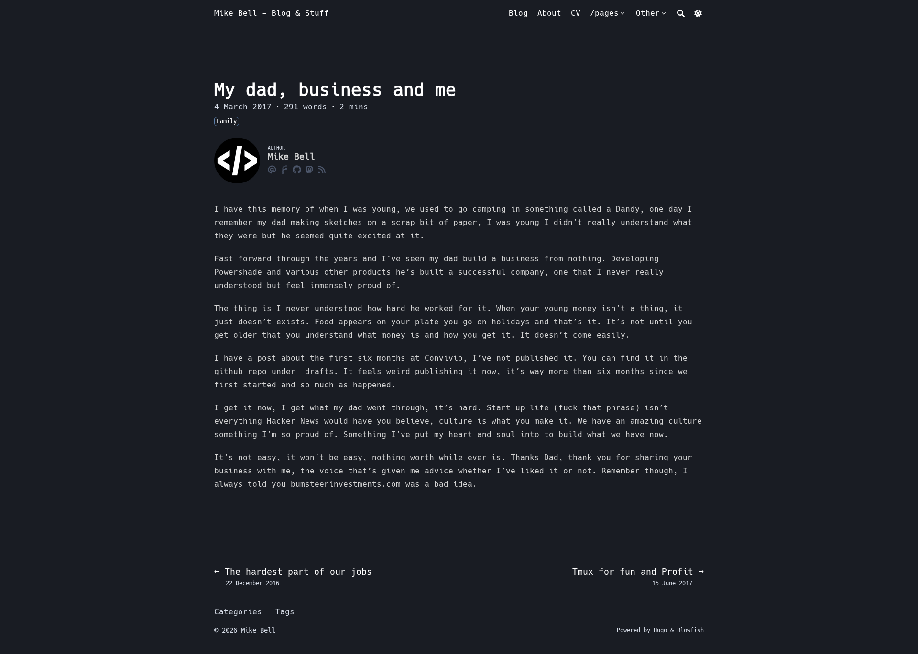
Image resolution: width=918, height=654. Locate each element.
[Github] (297, 169)
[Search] (681, 13)
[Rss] (321, 169)
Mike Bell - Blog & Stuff (271, 13)
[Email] (272, 169)
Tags (285, 611)
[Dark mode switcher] (698, 13)
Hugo (660, 630)
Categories (238, 611)
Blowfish (690, 630)
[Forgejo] (284, 169)
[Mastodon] (309, 169)
